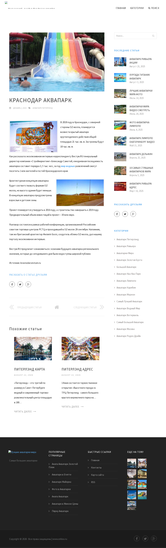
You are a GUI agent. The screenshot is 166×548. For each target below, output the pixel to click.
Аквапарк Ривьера (126, 246)
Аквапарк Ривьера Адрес (141, 185)
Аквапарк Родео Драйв (129, 336)
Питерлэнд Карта (29, 369)
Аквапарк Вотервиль (128, 315)
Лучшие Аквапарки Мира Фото (141, 92)
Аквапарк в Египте (61, 474)
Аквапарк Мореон (126, 294)
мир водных (68, 166)
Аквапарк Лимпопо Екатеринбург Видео (142, 140)
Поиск (155, 8)
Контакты (96, 467)
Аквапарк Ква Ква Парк (129, 273)
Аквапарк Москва (126, 329)
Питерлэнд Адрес (77, 369)
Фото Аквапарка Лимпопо (139, 124)
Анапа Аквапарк (60, 496)
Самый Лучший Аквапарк (129, 301)
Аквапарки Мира (125, 253)
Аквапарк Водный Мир (128, 308)
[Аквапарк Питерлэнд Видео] (131, 484)
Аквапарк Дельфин (141, 154)
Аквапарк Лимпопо (126, 280)
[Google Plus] (28, 284)
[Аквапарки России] (131, 494)
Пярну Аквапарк (60, 511)
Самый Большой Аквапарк (130, 322)
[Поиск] (153, 35)
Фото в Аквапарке (61, 489)
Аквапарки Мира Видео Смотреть (140, 108)
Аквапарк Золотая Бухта (129, 259)
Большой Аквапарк (126, 266)
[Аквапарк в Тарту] (142, 473)
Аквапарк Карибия (126, 287)
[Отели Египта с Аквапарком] (142, 484)
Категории (137, 8)
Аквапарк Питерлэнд (43, 108)
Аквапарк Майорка (61, 481)
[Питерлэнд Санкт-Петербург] (131, 473)
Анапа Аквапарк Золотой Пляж (63, 465)
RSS (93, 482)
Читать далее (23, 411)
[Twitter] (20, 284)
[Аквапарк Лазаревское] (131, 505)
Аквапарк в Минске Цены (65, 503)
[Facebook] (12, 284)
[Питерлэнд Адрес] (80, 348)
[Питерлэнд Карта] (33, 348)
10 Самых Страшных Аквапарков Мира (141, 169)
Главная (121, 8)
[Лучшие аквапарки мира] (30, 5)
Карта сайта (97, 474)
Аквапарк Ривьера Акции (141, 60)
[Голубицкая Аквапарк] (142, 494)
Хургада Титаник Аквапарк (140, 76)
